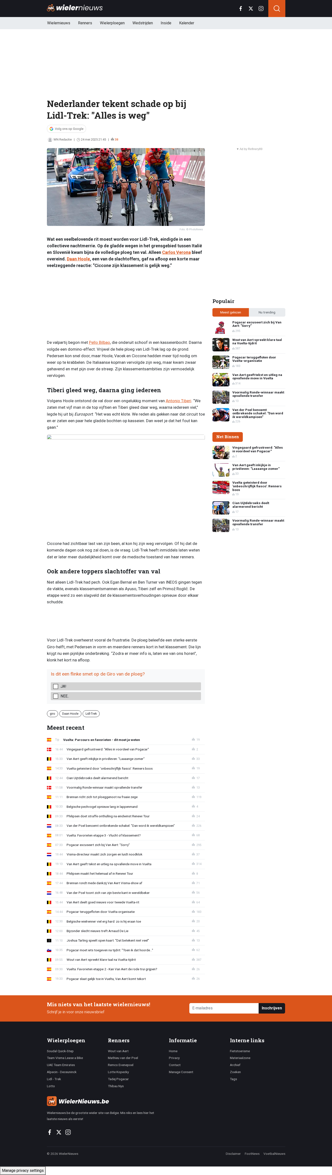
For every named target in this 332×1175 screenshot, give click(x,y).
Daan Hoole (78, 258)
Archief (235, 1065)
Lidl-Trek (91, 713)
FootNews (252, 1154)
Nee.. (65, 696)
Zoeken (235, 1072)
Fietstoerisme (240, 1051)
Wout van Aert (118, 1051)
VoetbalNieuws (274, 1154)
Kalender (186, 23)
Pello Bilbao (99, 342)
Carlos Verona (176, 252)
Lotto (51, 1086)
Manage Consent (181, 1072)
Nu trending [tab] (267, 312)
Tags (233, 1079)
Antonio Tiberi (178, 400)
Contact (175, 1065)
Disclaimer (233, 1154)
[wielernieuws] (105, 1101)
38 (116, 139)
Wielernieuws (58, 23)
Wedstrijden (142, 23)
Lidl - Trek (54, 1079)
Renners (85, 23)
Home (173, 1051)
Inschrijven (272, 1008)
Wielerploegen (112, 23)
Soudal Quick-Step (60, 1051)
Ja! (63, 686)
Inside (166, 23)
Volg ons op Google (69, 129)
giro (52, 713)
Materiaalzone (240, 1058)
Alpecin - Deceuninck (62, 1072)
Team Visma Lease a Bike (65, 1058)
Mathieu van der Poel (123, 1058)
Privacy (174, 1058)
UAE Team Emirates (61, 1065)
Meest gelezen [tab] (230, 312)
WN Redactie (62, 139)
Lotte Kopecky (118, 1072)
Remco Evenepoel (120, 1065)
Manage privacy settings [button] (23, 1170)
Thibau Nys (116, 1086)
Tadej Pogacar (118, 1079)
